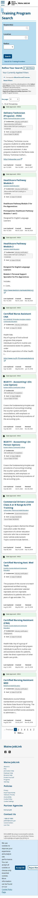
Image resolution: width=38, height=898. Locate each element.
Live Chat (6, 825)
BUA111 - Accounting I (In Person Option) (17, 443)
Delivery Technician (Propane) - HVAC (14, 114)
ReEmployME (8, 810)
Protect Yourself (9, 777)
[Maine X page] (9, 752)
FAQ (5, 769)
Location (7, 34)
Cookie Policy (8, 799)
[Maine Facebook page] (5, 752)
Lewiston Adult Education (11, 186)
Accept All (20, 868)
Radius (6, 43)
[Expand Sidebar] (2, 10)
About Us (7, 767)
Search (8, 56)
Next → (20, 733)
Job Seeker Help (9, 771)
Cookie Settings (9, 801)
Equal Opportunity (9, 793)
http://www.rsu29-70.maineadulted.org (19, 358)
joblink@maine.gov (10, 821)
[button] (2, 3)
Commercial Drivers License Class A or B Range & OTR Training (19, 504)
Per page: (5, 99)
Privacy (6, 790)
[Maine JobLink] (19, 3)
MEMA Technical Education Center (14, 118)
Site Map (6, 782)
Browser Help (8, 775)
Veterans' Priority (9, 795)
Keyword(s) (8, 25)
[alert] (19, 107)
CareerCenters (8, 823)
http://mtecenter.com (12, 159)
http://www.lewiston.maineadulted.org (18, 290)
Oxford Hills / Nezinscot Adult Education (16, 510)
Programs (7, 780)
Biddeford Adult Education (12, 686)
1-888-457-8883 (8, 818)
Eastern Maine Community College (14, 387)
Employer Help (8, 773)
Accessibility (7, 797)
